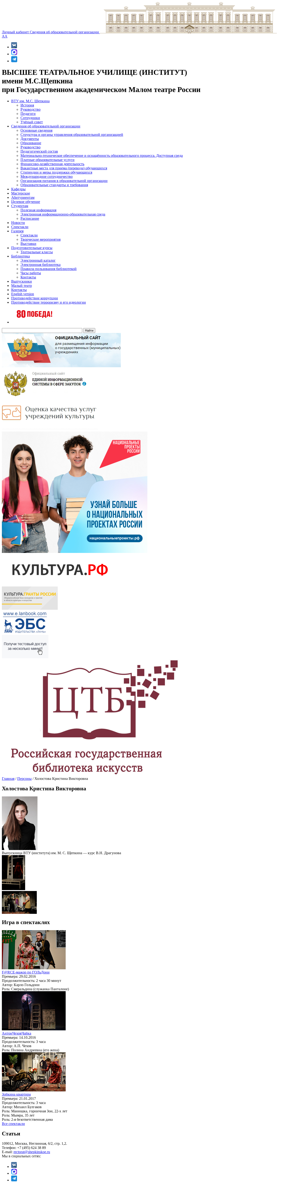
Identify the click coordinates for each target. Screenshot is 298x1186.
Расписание (29, 218)
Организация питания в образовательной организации (64, 181)
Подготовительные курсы (31, 248)
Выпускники (21, 281)
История (27, 105)
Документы (29, 139)
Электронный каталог (38, 260)
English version (22, 294)
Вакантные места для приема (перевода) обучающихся (63, 168)
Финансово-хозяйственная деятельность (52, 164)
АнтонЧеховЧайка (16, 1033)
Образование (30, 143)
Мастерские (20, 193)
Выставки (28, 244)
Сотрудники (30, 118)
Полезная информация (38, 210)
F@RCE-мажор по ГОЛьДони (26, 972)
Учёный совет (31, 122)
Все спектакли (13, 1124)
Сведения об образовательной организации (65, 32)
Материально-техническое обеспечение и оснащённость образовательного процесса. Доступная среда (101, 156)
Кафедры (18, 189)
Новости (18, 223)
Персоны (24, 779)
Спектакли (19, 227)
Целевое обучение (25, 202)
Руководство (30, 109)
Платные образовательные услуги (47, 160)
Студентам (19, 206)
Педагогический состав (39, 151)
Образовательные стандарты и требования (54, 185)
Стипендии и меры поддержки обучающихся (56, 172)
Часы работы (30, 273)
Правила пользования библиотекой (48, 269)
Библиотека (20, 256)
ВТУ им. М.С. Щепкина (30, 101)
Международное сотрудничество (46, 176)
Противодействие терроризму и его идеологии (48, 302)
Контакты (28, 277)
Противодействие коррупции (34, 298)
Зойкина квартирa (16, 1094)
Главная (8, 779)
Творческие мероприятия (40, 239)
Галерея (17, 231)
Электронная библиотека (40, 265)
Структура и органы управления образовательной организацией (71, 135)
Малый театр (21, 286)
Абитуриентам (22, 197)
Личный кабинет (16, 32)
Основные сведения (36, 130)
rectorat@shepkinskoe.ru (32, 1152)
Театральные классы (36, 252)
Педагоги (28, 114)
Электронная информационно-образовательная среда (62, 214)
